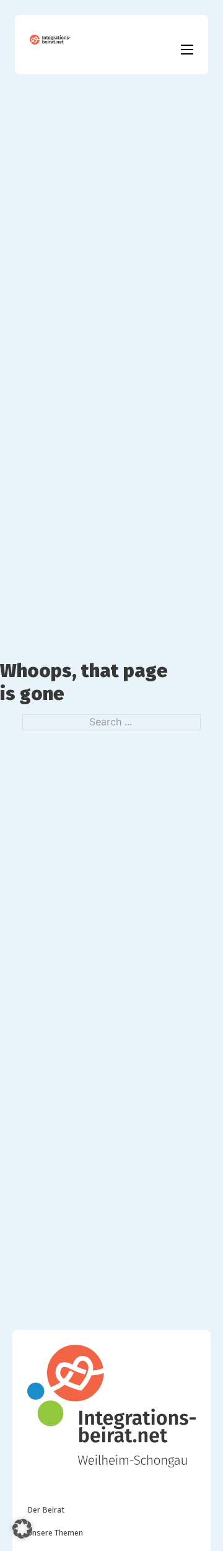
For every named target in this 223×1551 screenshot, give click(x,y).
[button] (22, 1528)
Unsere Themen (55, 1532)
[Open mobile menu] (187, 50)
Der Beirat (45, 1509)
